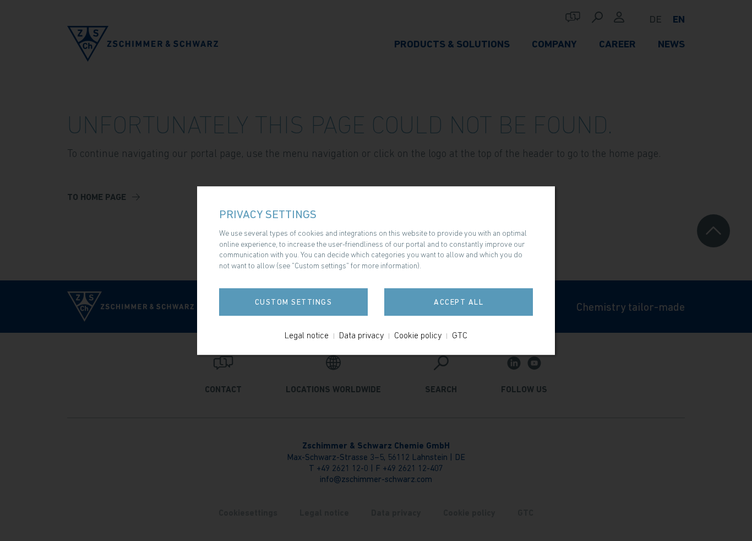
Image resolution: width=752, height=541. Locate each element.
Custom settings (294, 301)
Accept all (458, 301)
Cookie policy (418, 335)
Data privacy (361, 335)
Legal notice (307, 335)
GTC (459, 335)
